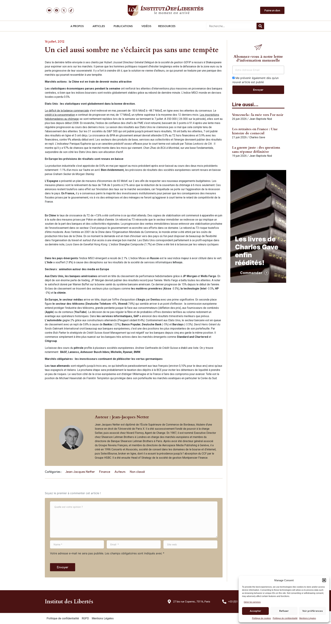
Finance (104, 472)
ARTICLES (98, 26)
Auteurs (120, 472)
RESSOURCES (166, 26)
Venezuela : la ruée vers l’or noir (257, 114)
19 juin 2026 (239, 155)
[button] (324, 580)
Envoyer (62, 567)
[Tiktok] (71, 10)
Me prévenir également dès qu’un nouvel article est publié (255, 80)
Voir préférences (312, 610)
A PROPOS (77, 26)
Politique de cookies (261, 618)
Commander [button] (251, 273)
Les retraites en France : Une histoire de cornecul (255, 131)
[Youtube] (49, 10)
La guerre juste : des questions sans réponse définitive (256, 149)
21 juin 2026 (239, 137)
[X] (64, 10)
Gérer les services (252, 602)
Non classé (137, 472)
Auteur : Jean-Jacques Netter (122, 417)
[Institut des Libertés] (165, 10)
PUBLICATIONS (123, 26)
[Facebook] (56, 10)
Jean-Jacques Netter (80, 472)
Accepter (255, 610)
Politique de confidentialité (285, 618)
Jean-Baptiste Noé (260, 119)
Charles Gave (257, 137)
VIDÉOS (146, 26)
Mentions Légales (307, 618)
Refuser (284, 610)
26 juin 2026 (239, 119)
